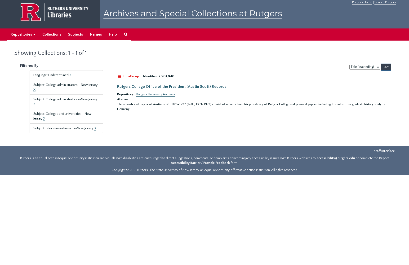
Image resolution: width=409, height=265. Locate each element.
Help (113, 34)
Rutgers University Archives (155, 94)
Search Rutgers (385, 2)
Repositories (22, 34)
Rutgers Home (362, 2)
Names (96, 34)
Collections (51, 34)
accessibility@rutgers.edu (335, 158)
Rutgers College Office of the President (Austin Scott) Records (172, 86)
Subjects (75, 34)
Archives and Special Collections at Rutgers (192, 13)
